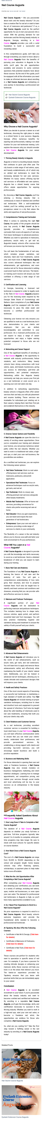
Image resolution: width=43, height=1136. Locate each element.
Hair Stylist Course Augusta (19, 95)
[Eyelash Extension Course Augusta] (21, 1100)
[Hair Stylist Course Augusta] (21, 1064)
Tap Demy (22, 11)
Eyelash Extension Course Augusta (22, 97)
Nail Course (8, 59)
